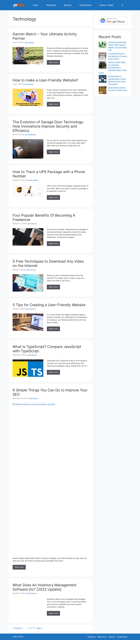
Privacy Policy (122, 637)
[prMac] (19, 5)
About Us (112, 637)
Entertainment (85, 5)
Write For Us (102, 637)
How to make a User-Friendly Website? (45, 80)
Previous (17, 628)
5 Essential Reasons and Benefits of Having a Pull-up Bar (117, 56)
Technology (51, 5)
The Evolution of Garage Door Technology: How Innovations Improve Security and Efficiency (48, 126)
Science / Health (106, 5)
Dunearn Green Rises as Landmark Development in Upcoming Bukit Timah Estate (113, 67)
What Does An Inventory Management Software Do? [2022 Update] (44, 587)
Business (67, 5)
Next (39, 628)
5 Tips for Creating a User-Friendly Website (49, 305)
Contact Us (92, 637)
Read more (53, 62)
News (35, 5)
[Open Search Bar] (122, 5)
